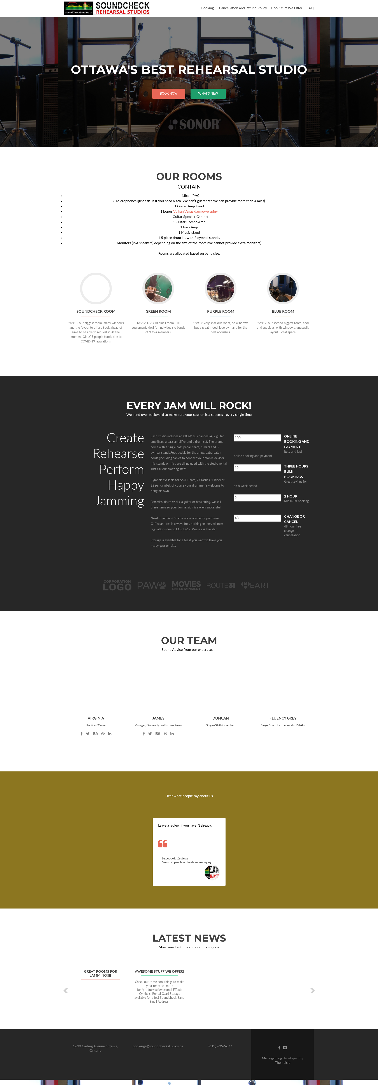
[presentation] (257, 437)
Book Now (169, 93)
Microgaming (272, 1058)
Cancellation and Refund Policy (243, 8)
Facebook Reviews (175, 858)
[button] (66, 990)
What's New (208, 93)
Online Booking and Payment (296, 442)
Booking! (208, 8)
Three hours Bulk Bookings (296, 472)
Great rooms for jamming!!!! (100, 973)
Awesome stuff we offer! (159, 971)
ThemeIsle (282, 1062)
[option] (189, 987)
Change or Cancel (294, 519)
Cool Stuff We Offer (286, 8)
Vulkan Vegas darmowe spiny (195, 211)
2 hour (290, 496)
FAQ (310, 8)
